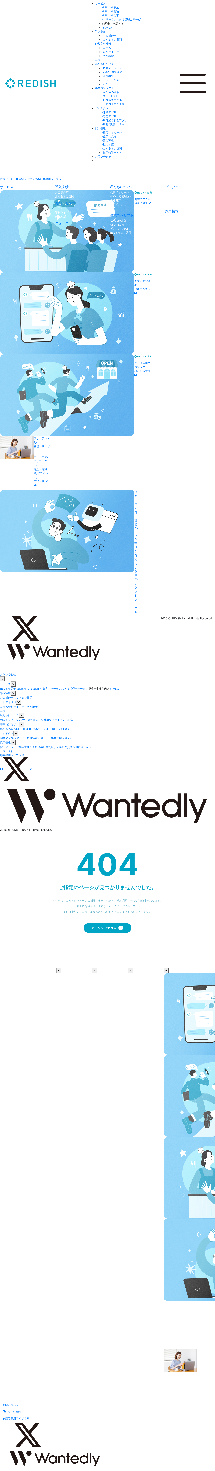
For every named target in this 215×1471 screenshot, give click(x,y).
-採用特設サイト (112, 152)
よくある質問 (136, 987)
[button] (95, 160)
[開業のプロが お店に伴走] (25, 231)
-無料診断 (108, 55)
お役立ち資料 (13, 1411)
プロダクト (102, 108)
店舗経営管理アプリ (177, 200)
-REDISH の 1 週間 (113, 104)
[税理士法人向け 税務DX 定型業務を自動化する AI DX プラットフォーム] (25, 553)
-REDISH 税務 (110, 11)
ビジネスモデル (119, 228)
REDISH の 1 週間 (121, 232)
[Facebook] (6, 628)
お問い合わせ (103, 156)
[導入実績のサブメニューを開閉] (13, 693)
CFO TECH (117, 224)
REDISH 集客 (40, 688)
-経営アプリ (109, 116)
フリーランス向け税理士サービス (68, 688)
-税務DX (107, 27)
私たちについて (104, 64)
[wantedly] (55, 1457)
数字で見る (172, 220)
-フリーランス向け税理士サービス (122, 19)
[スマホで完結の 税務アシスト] (25, 313)
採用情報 (100, 128)
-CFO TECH (109, 96)
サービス (100, 3)
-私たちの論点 (110, 92)
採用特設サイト (174, 240)
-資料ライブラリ (112, 51)
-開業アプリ (109, 112)
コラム (59, 208)
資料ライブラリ (27, 179)
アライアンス (118, 204)
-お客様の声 (109, 35)
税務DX (114, 688)
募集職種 (170, 224)
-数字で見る (109, 136)
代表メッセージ (119, 192)
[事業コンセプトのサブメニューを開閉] (21, 724)
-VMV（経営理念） (113, 72)
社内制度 (170, 228)
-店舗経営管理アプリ (114, 120)
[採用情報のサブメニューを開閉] (13, 742)
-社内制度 (108, 144)
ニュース (100, 59)
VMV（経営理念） (121, 196)
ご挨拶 (60, 975)
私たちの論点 (118, 220)
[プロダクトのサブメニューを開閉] (15, 733)
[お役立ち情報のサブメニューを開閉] (18, 702)
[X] (25, 628)
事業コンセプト (104, 88)
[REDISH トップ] (25, 667)
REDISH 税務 (24, 688)
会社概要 (115, 200)
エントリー (172, 236)
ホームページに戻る (104, 928)
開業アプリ (172, 192)
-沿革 (105, 84)
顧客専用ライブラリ (52, 179)
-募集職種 (108, 140)
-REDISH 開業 (110, 7)
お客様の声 (62, 192)
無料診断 (60, 216)
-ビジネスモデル (112, 100)
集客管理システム (176, 204)
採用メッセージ (174, 216)
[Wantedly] (54, 651)
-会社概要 (108, 76)
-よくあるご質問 (112, 39)
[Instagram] (43, 628)
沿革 (112, 208)
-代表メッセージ (112, 68)
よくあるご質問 (64, 196)
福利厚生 (133, 983)
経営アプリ (172, 196)
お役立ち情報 (103, 43)
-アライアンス (110, 80)
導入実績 (100, 31)
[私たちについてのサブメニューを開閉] (21, 715)
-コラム (106, 47)
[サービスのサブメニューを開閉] (13, 684)
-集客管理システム (113, 124)
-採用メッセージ (112, 132)
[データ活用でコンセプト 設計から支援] (25, 395)
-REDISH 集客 (110, 15)
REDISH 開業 (8, 688)
